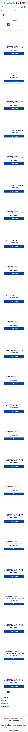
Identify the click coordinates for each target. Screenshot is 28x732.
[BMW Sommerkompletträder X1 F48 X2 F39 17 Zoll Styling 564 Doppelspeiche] (14, 65)
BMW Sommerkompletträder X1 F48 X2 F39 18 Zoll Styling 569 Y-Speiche (13, 184)
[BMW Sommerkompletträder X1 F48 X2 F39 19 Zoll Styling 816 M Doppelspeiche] (14, 230)
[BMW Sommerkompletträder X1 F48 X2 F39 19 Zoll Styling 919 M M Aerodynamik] (14, 395)
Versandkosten (24, 724)
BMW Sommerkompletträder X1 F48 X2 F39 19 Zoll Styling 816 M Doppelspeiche (13, 239)
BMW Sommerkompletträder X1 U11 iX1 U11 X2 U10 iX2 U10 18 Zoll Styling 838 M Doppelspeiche (14, 625)
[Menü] (2, 7)
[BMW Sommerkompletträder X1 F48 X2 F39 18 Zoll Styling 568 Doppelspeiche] (14, 285)
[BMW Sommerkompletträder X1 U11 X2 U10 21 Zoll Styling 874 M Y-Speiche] (14, 423)
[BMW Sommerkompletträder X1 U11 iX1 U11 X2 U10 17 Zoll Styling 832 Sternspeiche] (14, 533)
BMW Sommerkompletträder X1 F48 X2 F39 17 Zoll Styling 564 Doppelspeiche (13, 74)
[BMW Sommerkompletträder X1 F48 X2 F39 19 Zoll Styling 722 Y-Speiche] (14, 93)
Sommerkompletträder (8, 716)
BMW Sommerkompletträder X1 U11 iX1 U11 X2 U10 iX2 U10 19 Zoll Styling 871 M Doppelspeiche (14, 349)
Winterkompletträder (18, 716)
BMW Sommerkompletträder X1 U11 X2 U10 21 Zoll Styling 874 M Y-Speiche (13, 432)
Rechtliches (4, 700)
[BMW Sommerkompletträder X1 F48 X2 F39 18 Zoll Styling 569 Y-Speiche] (14, 175)
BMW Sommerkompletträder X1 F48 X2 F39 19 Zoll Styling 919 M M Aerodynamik (13, 404)
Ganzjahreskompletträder (8, 718)
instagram (20, 727)
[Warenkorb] (25, 7)
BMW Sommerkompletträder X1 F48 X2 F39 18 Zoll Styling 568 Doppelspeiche (13, 294)
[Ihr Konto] (22, 7)
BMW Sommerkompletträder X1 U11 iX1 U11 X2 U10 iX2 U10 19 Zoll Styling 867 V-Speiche (14, 459)
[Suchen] (18, 7)
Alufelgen (22, 718)
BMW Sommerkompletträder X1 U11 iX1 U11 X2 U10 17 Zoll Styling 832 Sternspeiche (13, 542)
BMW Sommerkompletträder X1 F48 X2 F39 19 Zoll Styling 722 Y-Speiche (13, 102)
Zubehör (17, 718)
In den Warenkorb (14, 53)
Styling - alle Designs (14, 720)
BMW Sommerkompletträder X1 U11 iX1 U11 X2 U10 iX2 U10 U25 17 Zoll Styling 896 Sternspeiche (13, 267)
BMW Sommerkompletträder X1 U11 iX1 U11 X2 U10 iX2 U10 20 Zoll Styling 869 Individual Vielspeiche (14, 157)
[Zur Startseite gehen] (14, 3)
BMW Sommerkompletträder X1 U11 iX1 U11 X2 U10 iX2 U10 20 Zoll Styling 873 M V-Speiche (14, 212)
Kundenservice (5, 706)
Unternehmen (4, 703)
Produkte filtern (14, 20)
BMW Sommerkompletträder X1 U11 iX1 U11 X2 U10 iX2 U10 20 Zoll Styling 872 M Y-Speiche (14, 47)
